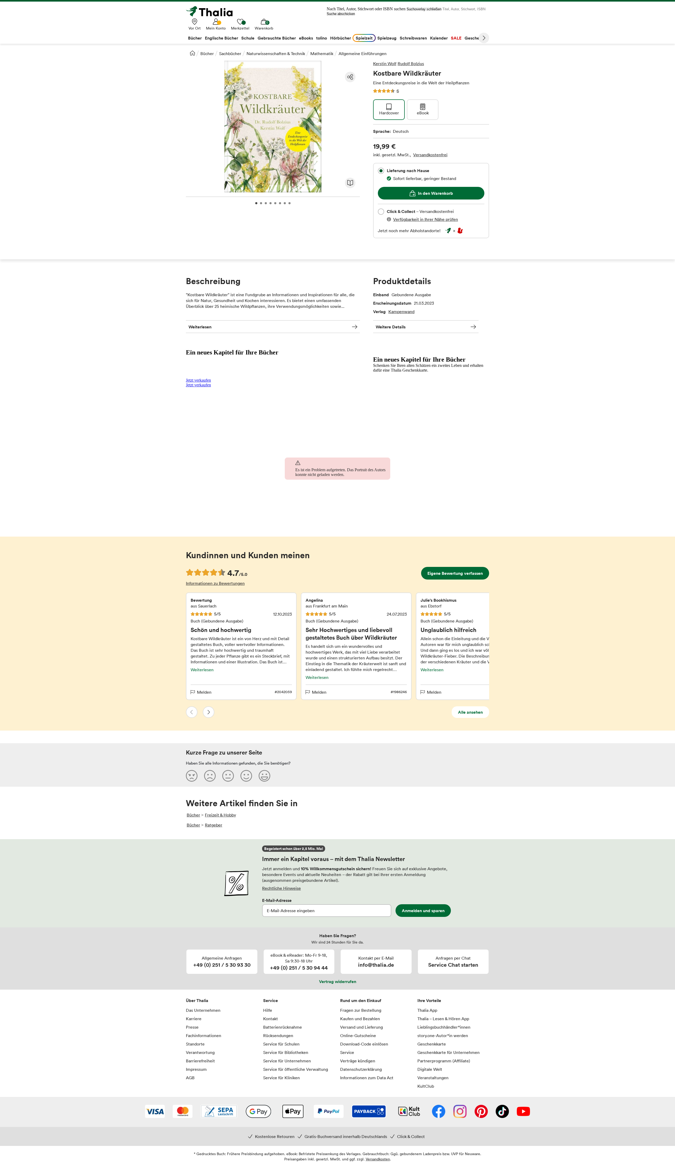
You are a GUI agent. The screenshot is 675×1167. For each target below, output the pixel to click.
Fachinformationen (203, 1035)
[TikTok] (502, 1112)
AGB (190, 1077)
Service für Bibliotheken (285, 1052)
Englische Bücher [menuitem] (221, 38)
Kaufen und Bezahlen (360, 1018)
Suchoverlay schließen (424, 9)
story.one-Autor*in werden (442, 1035)
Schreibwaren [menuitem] (413, 38)
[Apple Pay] (292, 1112)
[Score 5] (264, 775)
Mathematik (321, 53)
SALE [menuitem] (456, 38)
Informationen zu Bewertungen (215, 583)
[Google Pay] (258, 1112)
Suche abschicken (341, 14)
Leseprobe (350, 183)
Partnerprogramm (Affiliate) (443, 1060)
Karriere (193, 1018)
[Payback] (368, 1112)
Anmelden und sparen (423, 910)
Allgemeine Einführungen (363, 53)
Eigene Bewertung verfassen (455, 573)
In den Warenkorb (435, 193)
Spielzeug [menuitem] (387, 38)
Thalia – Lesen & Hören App (443, 1018)
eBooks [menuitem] (306, 38)
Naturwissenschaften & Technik (276, 53)
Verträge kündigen (357, 1060)
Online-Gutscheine (358, 1035)
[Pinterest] (481, 1112)
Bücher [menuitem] (195, 38)
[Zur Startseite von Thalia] (212, 11)
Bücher (207, 53)
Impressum (196, 1069)
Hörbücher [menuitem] (340, 38)
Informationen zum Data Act (366, 1077)
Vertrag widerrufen (337, 981)
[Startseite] (192, 53)
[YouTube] (523, 1112)
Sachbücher (230, 53)
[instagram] (460, 1112)
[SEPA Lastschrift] (218, 1112)
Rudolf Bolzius (411, 63)
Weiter (484, 38)
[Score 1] (191, 775)
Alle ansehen (470, 712)
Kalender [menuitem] (439, 38)
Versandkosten (378, 1158)
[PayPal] (329, 1112)
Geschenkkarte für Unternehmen (448, 1052)
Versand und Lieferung (361, 1027)
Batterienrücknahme (282, 1027)
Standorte (195, 1044)
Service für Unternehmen (287, 1060)
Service (270, 1000)
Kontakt (270, 1018)
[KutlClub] (409, 1112)
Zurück (191, 712)
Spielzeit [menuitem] (364, 38)
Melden (204, 692)
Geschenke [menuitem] (475, 38)
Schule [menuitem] (247, 38)
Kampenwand (401, 311)
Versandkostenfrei (430, 154)
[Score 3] (228, 775)
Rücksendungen (278, 1035)
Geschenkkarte (431, 1044)
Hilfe (267, 1010)
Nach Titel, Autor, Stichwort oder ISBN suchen (366, 9)
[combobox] (381, 171)
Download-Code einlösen (364, 1044)
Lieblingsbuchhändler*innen (443, 1027)
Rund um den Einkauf (360, 1000)
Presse (192, 1027)
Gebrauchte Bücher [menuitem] (277, 38)
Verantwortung (200, 1052)
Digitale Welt (429, 1069)
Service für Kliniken (281, 1077)
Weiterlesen (200, 327)
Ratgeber (213, 825)
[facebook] (438, 1112)
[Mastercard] (182, 1112)
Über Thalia (197, 1000)
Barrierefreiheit (200, 1060)
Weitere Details (391, 327)
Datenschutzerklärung (361, 1069)
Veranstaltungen (433, 1077)
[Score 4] (246, 775)
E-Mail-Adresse (277, 900)
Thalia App (427, 1010)
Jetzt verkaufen (198, 380)
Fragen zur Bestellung (360, 1010)
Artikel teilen (350, 77)
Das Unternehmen (203, 1010)
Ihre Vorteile (429, 1000)
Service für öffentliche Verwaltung (295, 1069)
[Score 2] (210, 775)
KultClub (425, 1086)
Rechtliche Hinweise (281, 888)
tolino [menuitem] (321, 38)
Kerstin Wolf (384, 63)
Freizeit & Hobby (220, 815)
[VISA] (155, 1112)
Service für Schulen (281, 1044)
